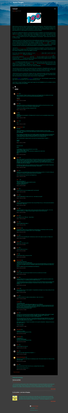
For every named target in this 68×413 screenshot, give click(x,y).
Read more (53, 389)
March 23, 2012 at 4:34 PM (21, 361)
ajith (17, 253)
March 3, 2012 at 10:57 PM (21, 285)
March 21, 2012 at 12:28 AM (21, 354)
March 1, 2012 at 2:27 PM (21, 176)
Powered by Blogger (34, 406)
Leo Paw (18, 301)
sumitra (18, 288)
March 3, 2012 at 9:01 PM (21, 268)
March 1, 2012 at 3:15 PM (21, 205)
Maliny (18, 215)
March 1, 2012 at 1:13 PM (21, 109)
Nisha (18, 103)
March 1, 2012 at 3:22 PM (21, 212)
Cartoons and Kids (16, 380)
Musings (16, 89)
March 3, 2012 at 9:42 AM (21, 244)
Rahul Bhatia (19, 228)
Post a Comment (17, 372)
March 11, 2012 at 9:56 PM (21, 298)
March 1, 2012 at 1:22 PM (21, 124)
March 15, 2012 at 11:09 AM (21, 309)
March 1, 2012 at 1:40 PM (21, 142)
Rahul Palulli (19, 329)
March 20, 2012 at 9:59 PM (21, 341)
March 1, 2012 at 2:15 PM (21, 167)
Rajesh (18, 157)
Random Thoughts (18, 2)
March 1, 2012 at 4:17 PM (21, 224)
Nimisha (18, 241)
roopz (18, 93)
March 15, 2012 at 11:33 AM (21, 326)
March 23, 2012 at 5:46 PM (21, 369)
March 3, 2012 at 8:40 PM (21, 257)
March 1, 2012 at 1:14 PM (21, 117)
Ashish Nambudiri (20, 127)
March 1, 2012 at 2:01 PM (21, 154)
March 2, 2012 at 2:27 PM (21, 232)
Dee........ (18, 179)
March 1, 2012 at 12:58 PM (21, 100)
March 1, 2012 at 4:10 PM (21, 218)
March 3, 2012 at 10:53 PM (21, 274)
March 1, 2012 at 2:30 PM (21, 185)
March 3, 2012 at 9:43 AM (21, 250)
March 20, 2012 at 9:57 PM (21, 333)
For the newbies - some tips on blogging (21, 392)
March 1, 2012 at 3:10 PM (21, 191)
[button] (55, 9)
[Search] (57, 2)
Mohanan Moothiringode (21, 357)
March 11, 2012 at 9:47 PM (21, 292)
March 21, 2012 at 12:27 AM (21, 347)
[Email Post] (15, 87)
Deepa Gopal (19, 260)
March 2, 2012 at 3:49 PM (21, 238)
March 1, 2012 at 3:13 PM (21, 198)
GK (17, 112)
